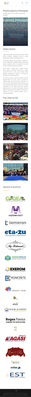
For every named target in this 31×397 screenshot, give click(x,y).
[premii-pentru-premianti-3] (15, 180)
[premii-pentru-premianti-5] (15, 140)
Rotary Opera (7, 13)
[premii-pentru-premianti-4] (15, 160)
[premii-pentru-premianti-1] (15, 120)
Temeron (25, 395)
